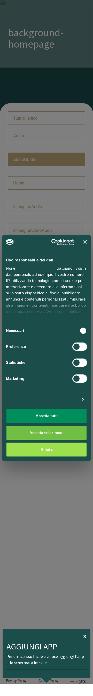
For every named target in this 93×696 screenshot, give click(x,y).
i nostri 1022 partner (36, 268)
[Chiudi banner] (85, 242)
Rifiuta (46, 449)
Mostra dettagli (63, 399)
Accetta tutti (47, 415)
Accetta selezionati (46, 432)
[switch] (79, 346)
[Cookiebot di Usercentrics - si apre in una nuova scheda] (54, 242)
